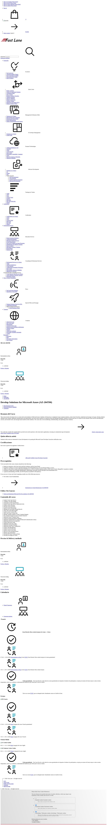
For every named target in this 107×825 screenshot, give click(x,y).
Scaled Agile (9, 135)
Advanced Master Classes (12, 74)
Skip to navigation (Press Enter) (10, 1)
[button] (12, 33)
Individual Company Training (13, 247)
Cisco (7, 196)
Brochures (8, 336)
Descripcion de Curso (8, 405)
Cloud (7, 150)
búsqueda (3, 56)
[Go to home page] (11, 45)
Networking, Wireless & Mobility (14, 270)
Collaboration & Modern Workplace (14, 267)
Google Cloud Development (15, 179)
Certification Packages (11, 305)
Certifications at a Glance (12, 216)
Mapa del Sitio (6, 786)
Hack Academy (10, 78)
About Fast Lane (10, 321)
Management (9, 324)
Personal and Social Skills (12, 118)
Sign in (5, 8)
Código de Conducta (11, 331)
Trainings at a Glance (11, 116)
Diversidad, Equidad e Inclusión (13, 332)
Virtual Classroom (7, 605)
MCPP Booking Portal (14, 308)
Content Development (11, 239)
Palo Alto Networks (11, 201)
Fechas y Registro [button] (5, 368)
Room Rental (9, 248)
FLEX (26, 657)
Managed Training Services (12, 240)
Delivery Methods (10, 98)
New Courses (9, 94)
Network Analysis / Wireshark (13, 156)
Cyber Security (9, 151)
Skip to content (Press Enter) (10, 5)
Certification (6, 204)
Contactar (5, 785)
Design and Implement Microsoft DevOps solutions (18, 494)
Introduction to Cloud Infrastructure (36, 487)
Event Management (10, 242)
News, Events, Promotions (9, 278)
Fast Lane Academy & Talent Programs (15, 243)
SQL (7, 174)
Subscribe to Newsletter (11, 291)
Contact (8, 333)
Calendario (6, 408)
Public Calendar (10, 90)
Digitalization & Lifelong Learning (14, 244)
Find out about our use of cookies (39, 819)
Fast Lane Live (9, 73)
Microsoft (8, 200)
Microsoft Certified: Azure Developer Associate (36, 458)
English (27, 31)
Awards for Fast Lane (11, 325)
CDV (4, 781)
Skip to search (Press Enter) (9, 3)
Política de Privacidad (8, 783)
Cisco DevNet (12, 178)
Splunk (8, 202)
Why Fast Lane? (10, 323)
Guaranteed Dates (10, 93)
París (12, 724)
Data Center (9, 153)
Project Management (11, 120)
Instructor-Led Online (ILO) (12, 102)
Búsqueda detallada (5, 58)
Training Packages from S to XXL (14, 304)
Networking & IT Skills (11, 77)
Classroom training (7, 616)
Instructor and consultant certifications (15, 327)
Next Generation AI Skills (12, 75)
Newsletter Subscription (11, 338)
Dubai (12, 751)
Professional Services (8, 225)
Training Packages (10, 97)
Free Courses (9, 340)
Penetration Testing (10, 276)
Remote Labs (9, 249)
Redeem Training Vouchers (12, 96)
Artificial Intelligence (11, 265)
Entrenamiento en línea (16, 657)
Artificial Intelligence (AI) (12, 147)
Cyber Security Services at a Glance (14, 274)
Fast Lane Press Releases (12, 290)
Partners (8, 329)
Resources (5, 335)
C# (7, 172)
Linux (7, 155)
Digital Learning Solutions (12, 238)
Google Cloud (9, 197)
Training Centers (10, 101)
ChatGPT (8, 149)
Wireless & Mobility (11, 158)
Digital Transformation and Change (14, 121)
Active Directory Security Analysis (14, 275)
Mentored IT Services (11, 271)
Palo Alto (8, 223)
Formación (5, 60)
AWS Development (13, 177)
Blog (7, 337)
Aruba (7, 193)
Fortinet (8, 198)
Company (5, 309)
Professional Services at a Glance (14, 262)
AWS (7, 194)
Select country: (6, 33)
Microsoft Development (14, 181)
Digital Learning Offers (11, 103)
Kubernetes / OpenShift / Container (14, 154)
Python (8, 173)
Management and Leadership (13, 117)
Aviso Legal (6, 782)
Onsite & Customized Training (13, 92)
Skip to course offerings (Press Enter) (12, 4)
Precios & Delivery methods (9, 407)
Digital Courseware (10, 99)
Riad (12, 745)
